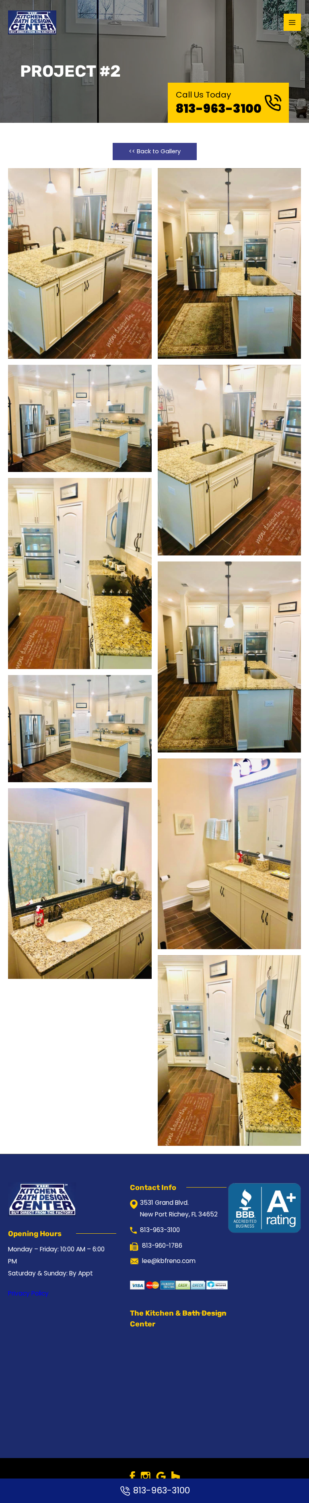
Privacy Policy (28, 1293)
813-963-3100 (219, 109)
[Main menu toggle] (292, 22)
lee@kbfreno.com (169, 1261)
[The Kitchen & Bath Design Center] (32, 22)
